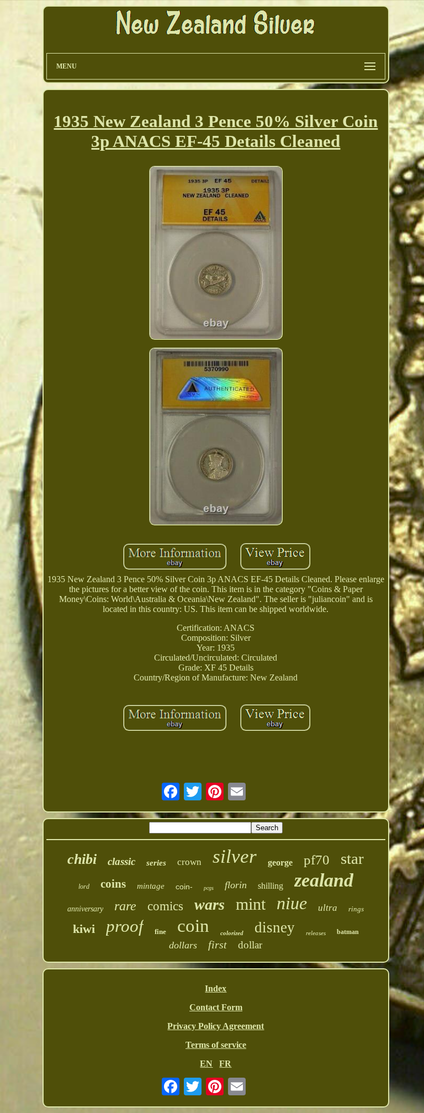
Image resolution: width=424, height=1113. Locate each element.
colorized (231, 933)
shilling (270, 885)
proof (125, 926)
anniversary (85, 909)
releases (316, 933)
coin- (184, 886)
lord (83, 886)
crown (189, 862)
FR (225, 1063)
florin (236, 884)
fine (160, 931)
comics (165, 906)
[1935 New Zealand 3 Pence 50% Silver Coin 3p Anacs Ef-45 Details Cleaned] (216, 254)
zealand (323, 880)
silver (235, 856)
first (217, 944)
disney (275, 927)
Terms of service (216, 1044)
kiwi (84, 929)
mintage (151, 886)
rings (356, 909)
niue (292, 903)
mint (251, 904)
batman (348, 932)
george (280, 862)
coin (193, 926)
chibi (82, 859)
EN (206, 1063)
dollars (183, 945)
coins (113, 883)
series (156, 862)
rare (125, 906)
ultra (327, 908)
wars (209, 904)
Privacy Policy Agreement (215, 1026)
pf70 (317, 859)
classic (121, 861)
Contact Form (215, 1007)
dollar (250, 945)
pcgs (209, 888)
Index (215, 988)
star (352, 858)
